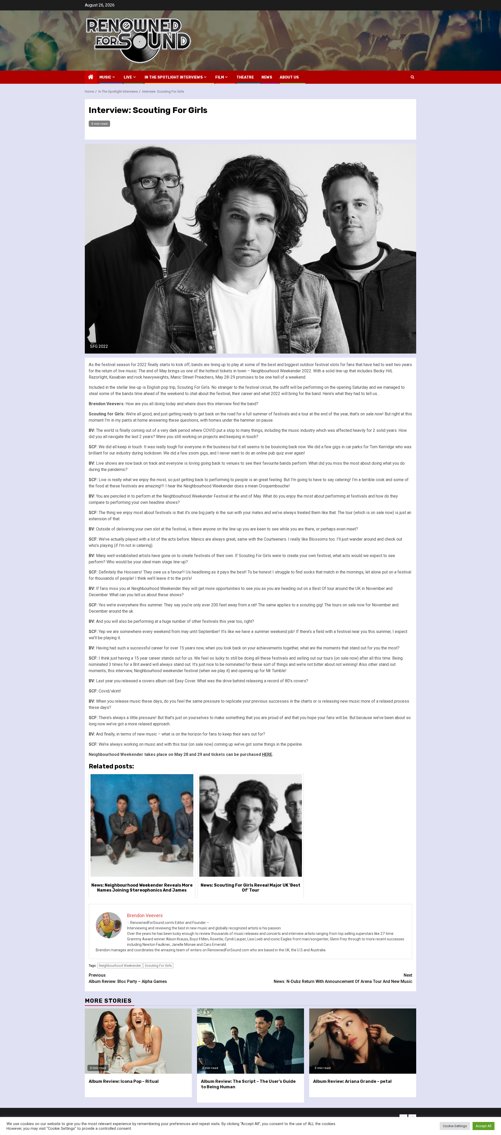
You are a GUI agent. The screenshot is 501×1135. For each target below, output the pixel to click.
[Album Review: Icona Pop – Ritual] (138, 1041)
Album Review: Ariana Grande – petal (352, 1081)
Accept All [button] (483, 1126)
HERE (267, 754)
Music (105, 77)
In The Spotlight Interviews (174, 77)
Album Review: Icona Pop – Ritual (124, 1081)
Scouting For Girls (158, 965)
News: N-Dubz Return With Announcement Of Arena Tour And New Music (343, 978)
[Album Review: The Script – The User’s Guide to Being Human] (250, 1041)
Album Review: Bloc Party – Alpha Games (128, 978)
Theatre (245, 77)
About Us (289, 77)
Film (219, 77)
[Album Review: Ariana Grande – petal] (362, 1041)
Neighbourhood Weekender (120, 965)
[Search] (412, 77)
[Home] (91, 77)
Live (128, 77)
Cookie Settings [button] (455, 1126)
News (266, 77)
